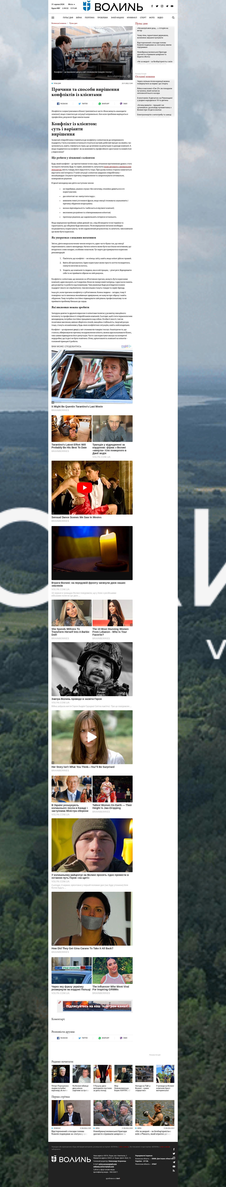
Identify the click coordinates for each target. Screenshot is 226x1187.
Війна (79, 18)
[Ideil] (113, 1178)
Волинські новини (59, 23)
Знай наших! (117, 18)
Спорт (143, 18)
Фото (152, 18)
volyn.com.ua (123, 1147)
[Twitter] (157, 6)
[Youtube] (172, 6)
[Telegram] (167, 6)
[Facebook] (152, 6)
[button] (71, 4)
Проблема (102, 18)
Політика (89, 18)
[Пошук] (173, 17)
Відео (160, 18)
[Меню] (52, 17)
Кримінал (132, 18)
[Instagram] (162, 6)
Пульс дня (68, 18)
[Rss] (174, 1171)
